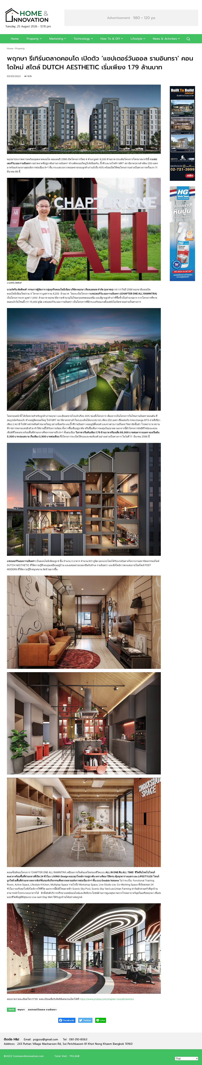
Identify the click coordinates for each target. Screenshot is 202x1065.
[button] (131, 18)
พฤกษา (21, 1009)
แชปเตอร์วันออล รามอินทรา (42, 1009)
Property (20, 48)
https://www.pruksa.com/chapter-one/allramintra (107, 999)
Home (10, 48)
